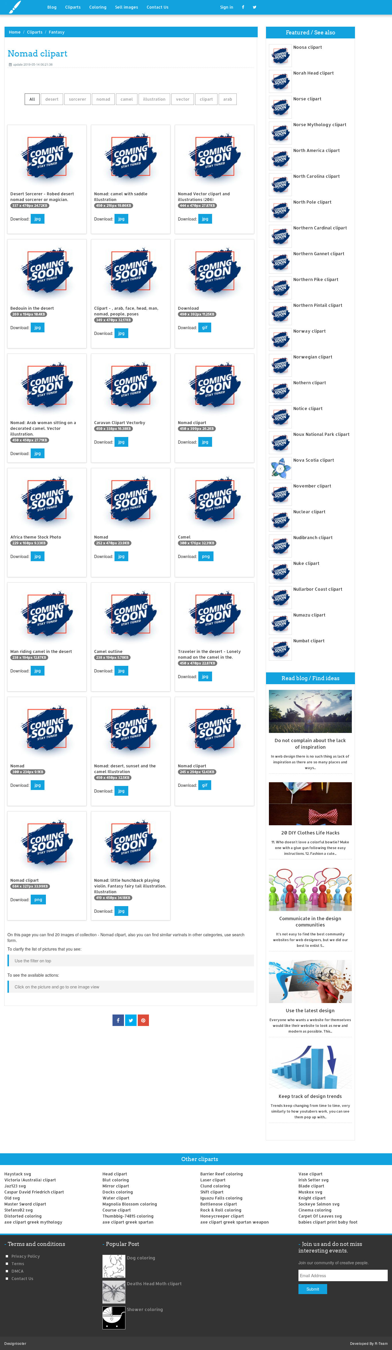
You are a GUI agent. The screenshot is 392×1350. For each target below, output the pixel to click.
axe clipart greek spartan (128, 1222)
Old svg (12, 1197)
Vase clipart (310, 1173)
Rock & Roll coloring (220, 1209)
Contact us (22, 1278)
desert (52, 99)
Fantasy (57, 32)
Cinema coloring (314, 1209)
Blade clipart (311, 1185)
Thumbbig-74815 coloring (128, 1216)
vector (182, 99)
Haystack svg (17, 1173)
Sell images (126, 7)
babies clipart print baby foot (328, 1222)
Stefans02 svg (18, 1209)
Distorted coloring (23, 1216)
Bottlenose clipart (218, 1203)
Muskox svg (310, 1191)
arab (227, 99)
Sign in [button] (226, 7)
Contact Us (157, 7)
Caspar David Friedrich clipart (34, 1191)
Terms (17, 1263)
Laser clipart (213, 1179)
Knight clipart (312, 1197)
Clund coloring (215, 1185)
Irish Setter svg (313, 1179)
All (32, 99)
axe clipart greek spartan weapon (234, 1222)
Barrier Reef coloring (221, 1173)
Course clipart (116, 1209)
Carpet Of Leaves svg (320, 1216)
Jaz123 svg (15, 1185)
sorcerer (77, 99)
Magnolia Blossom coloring (129, 1203)
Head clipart (114, 1173)
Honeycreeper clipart (222, 1216)
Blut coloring (115, 1179)
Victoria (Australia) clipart (30, 1179)
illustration (154, 99)
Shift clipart (212, 1191)
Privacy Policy (25, 1256)
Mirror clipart (115, 1185)
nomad (103, 99)
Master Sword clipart (25, 1203)
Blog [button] (52, 7)
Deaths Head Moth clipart (154, 1283)
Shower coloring (145, 1309)
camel (127, 99)
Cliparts (73, 7)
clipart (206, 99)
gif (204, 327)
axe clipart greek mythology (33, 1222)
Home (15, 32)
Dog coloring (141, 1258)
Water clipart (115, 1197)
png (206, 556)
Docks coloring (117, 1191)
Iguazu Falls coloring (221, 1197)
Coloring (97, 7)
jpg (37, 218)
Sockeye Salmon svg (318, 1203)
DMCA (17, 1271)
